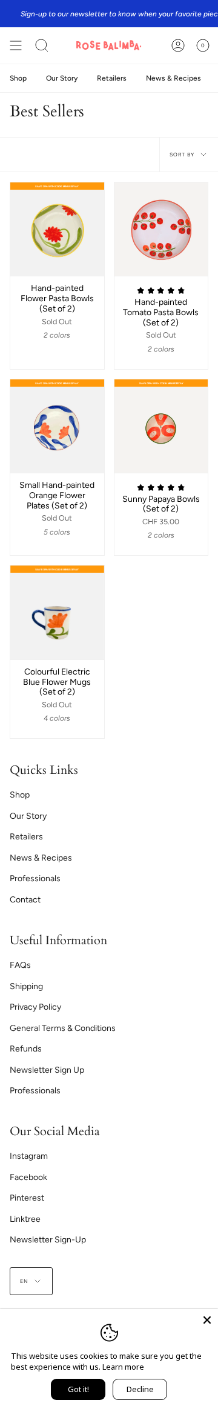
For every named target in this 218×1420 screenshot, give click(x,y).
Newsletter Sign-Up (48, 1240)
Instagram (29, 1156)
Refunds (26, 1049)
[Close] (207, 1320)
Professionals (35, 878)
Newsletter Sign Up (47, 1070)
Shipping (26, 986)
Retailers (26, 837)
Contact (25, 900)
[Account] (178, 45)
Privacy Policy (35, 1007)
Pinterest (27, 1198)
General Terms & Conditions (63, 1028)
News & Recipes (41, 858)
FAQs (20, 965)
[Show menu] (16, 45)
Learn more (123, 1366)
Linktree (25, 1219)
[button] (42, 45)
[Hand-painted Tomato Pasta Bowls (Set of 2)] (161, 229)
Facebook (28, 1177)
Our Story (28, 816)
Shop (20, 795)
